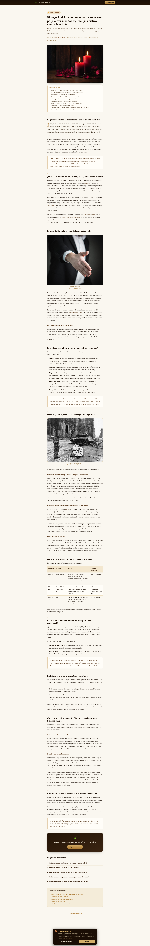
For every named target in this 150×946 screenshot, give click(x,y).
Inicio (48, 9)
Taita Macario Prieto (60, 37)
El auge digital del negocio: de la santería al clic (63, 94)
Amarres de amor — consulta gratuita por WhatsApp (67, 894)
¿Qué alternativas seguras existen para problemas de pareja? (69, 877)
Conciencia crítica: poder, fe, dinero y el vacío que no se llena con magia (70, 107)
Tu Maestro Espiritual (43, 2)
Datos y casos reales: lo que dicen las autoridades (64, 101)
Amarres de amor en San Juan (59, 897)
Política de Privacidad (67, 938)
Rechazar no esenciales (66, 941)
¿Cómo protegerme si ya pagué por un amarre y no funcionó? (69, 881)
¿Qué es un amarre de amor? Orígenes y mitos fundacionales (67, 92)
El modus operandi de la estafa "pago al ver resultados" (65, 97)
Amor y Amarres (53, 9)
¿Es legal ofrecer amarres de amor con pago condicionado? (68, 872)
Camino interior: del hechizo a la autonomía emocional (65, 110)
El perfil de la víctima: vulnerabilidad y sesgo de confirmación (67, 103)
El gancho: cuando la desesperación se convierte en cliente (66, 90)
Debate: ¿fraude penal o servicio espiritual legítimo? (64, 99)
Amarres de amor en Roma (58, 901)
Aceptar (87, 941)
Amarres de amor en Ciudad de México (62, 899)
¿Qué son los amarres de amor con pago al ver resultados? (68, 863)
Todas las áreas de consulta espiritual (61, 904)
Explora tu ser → (110, 2)
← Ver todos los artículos (75, 913)
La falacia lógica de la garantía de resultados (63, 105)
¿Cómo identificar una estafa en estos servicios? (64, 868)
